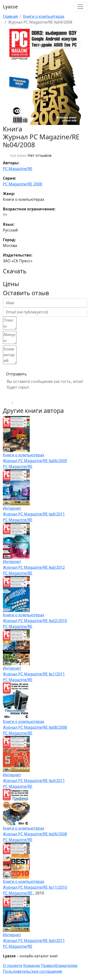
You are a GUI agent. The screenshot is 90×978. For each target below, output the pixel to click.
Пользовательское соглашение (32, 971)
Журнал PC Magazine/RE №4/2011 (34, 780)
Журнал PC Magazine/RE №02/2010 (35, 620)
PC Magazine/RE (17, 168)
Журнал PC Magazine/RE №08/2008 (35, 727)
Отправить (16, 374)
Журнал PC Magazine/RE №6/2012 (34, 567)
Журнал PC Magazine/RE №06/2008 (35, 834)
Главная (10, 16)
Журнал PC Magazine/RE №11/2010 (35, 887)
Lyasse (10, 6)
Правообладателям (59, 965)
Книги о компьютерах (43, 16)
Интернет (12, 508)
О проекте (12, 965)
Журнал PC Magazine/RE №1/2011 (34, 674)
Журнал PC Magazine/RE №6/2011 (34, 940)
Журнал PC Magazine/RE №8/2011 (34, 514)
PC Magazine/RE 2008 (22, 184)
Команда (31, 965)
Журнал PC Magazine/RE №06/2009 (35, 460)
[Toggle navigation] (80, 7)
